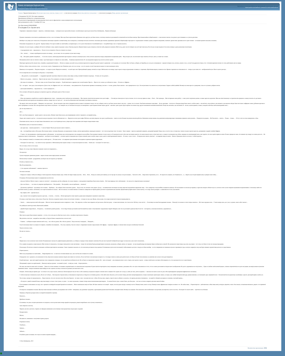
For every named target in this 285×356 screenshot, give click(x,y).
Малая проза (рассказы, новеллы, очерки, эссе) (49, 13)
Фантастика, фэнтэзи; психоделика (87, 13)
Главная (20, 13)
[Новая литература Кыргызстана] (10, 10)
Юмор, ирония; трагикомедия (120, 13)
